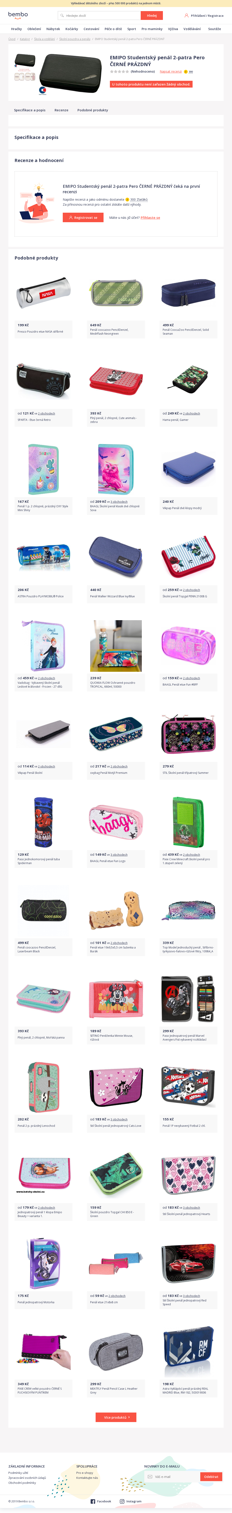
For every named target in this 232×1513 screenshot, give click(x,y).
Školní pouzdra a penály (74, 39)
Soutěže (214, 29)
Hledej (152, 15)
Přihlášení (198, 16)
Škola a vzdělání (44, 39)
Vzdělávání (192, 29)
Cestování (91, 29)
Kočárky (71, 29)
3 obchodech (119, 502)
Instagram (133, 1501)
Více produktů (115, 1417)
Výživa (173, 29)
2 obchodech (46, 413)
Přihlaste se (150, 217)
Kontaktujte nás (87, 1478)
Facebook (104, 1501)
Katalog (25, 39)
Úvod (11, 39)
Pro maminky (152, 29)
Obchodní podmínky (22, 1483)
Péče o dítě (113, 29)
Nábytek (53, 29)
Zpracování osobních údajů (27, 1478)
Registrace (216, 16)
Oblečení (34, 29)
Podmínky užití (18, 1473)
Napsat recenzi (171, 71)
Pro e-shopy (84, 1473)
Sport (131, 29)
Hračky (16, 29)
